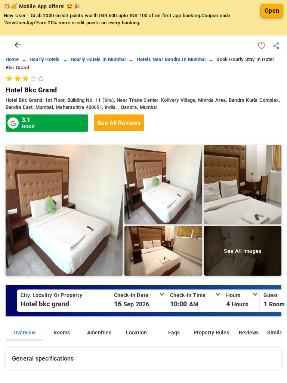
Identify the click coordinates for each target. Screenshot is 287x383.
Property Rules (211, 333)
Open (272, 10)
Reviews (249, 333)
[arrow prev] (18, 45)
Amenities (99, 333)
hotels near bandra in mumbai (171, 59)
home (12, 59)
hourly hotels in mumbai (98, 59)
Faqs (174, 333)
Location (136, 333)
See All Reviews (119, 122)
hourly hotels (45, 59)
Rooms (61, 333)
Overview (24, 333)
